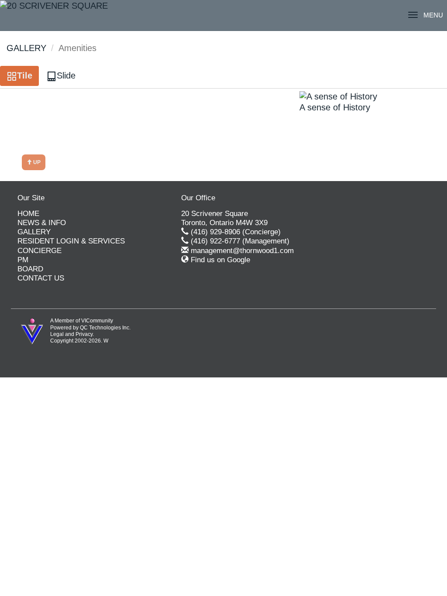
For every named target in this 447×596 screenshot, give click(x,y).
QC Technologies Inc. (105, 328)
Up (36, 162)
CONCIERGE (39, 251)
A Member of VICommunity (81, 321)
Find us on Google (220, 260)
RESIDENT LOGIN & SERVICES (71, 241)
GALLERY (26, 48)
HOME (28, 213)
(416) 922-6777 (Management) (240, 241)
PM (22, 260)
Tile (24, 75)
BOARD (30, 269)
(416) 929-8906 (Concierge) (236, 232)
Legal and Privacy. (72, 334)
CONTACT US (40, 278)
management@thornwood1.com (242, 251)
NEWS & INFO (41, 223)
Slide (66, 75)
